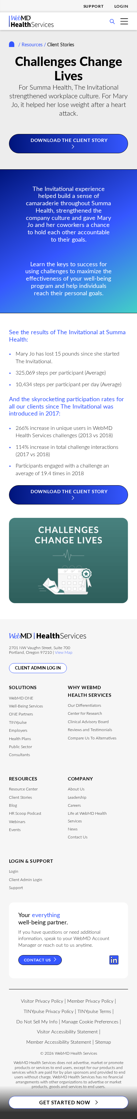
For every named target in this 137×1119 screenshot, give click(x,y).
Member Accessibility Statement (58, 1042)
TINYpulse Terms (94, 1011)
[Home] (13, 45)
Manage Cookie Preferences (90, 1022)
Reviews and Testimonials (90, 730)
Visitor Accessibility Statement (67, 1032)
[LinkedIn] (114, 960)
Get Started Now (64, 1102)
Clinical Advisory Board (88, 722)
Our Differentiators (84, 705)
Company (80, 778)
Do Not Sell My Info (37, 1022)
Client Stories (20, 797)
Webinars (17, 822)
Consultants (19, 755)
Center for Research (85, 713)
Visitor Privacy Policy (42, 1001)
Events (15, 830)
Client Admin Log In (38, 667)
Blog (13, 805)
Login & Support (31, 861)
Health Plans (20, 739)
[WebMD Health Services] (31, 25)
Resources (32, 45)
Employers (18, 730)
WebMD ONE (21, 698)
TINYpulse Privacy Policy (48, 1011)
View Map (63, 652)
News (72, 829)
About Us (76, 789)
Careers (74, 805)
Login (121, 6)
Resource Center (23, 789)
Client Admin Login (25, 880)
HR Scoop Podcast (25, 813)
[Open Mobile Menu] (124, 21)
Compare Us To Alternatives (92, 738)
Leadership (77, 797)
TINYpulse (18, 722)
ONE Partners (21, 714)
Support (93, 6)
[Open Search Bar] (112, 23)
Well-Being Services (26, 706)
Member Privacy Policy (90, 1001)
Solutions (23, 687)
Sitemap (103, 1042)
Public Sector (20, 747)
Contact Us (77, 837)
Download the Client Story (69, 140)
